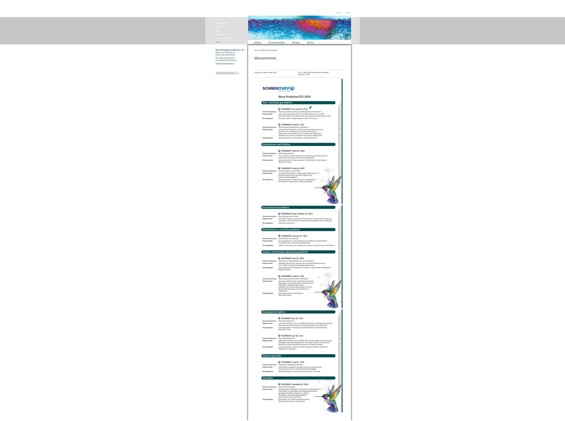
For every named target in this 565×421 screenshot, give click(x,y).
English (347, 13)
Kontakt (219, 27)
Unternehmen (221, 23)
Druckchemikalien (277, 42)
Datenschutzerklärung (225, 38)
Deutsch (339, 13)
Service (310, 42)
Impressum (220, 34)
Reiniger (296, 42)
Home (218, 19)
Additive (257, 42)
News (218, 31)
